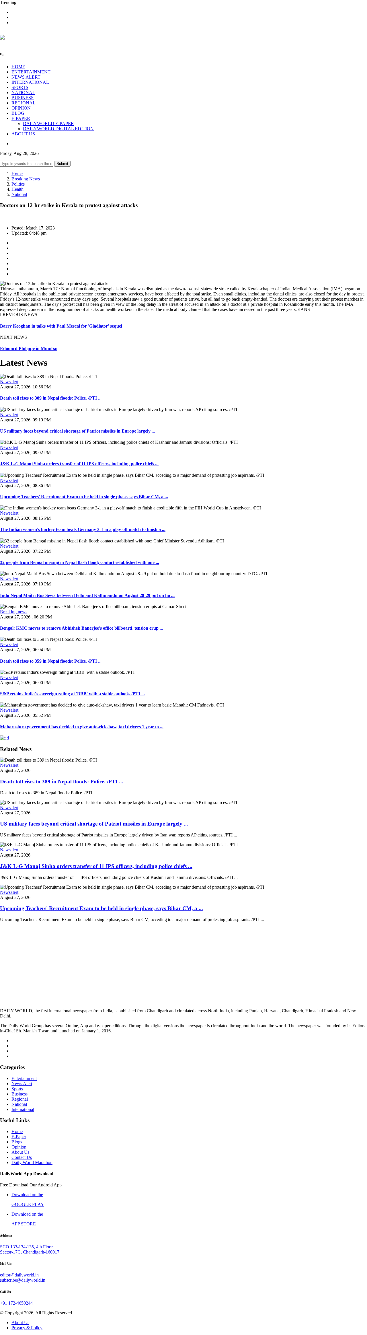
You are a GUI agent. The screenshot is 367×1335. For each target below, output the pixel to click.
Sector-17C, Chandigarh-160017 (29, 1252)
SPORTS (19, 87)
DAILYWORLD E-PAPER (48, 123)
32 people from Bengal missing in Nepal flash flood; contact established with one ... (79, 562)
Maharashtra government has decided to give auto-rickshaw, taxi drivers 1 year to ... (81, 726)
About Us (20, 1152)
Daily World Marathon (31, 1162)
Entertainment (24, 1078)
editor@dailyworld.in (19, 1274)
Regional (19, 1099)
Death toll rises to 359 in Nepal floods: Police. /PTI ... (50, 661)
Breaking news (13, 611)
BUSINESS (22, 97)
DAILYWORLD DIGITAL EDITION (58, 128)
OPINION (21, 108)
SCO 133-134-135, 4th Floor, (27, 1246)
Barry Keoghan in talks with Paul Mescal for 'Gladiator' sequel (61, 326)
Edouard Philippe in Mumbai (28, 348)
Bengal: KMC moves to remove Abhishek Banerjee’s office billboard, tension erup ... (81, 628)
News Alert (21, 1083)
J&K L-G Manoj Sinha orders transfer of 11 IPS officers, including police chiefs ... (79, 463)
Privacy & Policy (26, 1327)
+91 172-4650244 (16, 1303)
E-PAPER (20, 118)
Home (17, 173)
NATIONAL (23, 92)
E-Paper (18, 1136)
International (22, 1109)
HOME (18, 66)
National (19, 194)
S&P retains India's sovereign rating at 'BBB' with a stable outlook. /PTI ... (72, 693)
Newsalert (9, 381)
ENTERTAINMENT (30, 71)
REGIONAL (23, 102)
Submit (62, 163)
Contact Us (21, 1157)
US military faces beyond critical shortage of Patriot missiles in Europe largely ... (77, 431)
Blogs (16, 1141)
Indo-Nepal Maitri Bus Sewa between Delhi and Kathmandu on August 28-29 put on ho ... (87, 595)
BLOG (17, 113)
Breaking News (25, 178)
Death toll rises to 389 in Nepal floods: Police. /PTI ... (50, 398)
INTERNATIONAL (30, 82)
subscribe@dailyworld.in (22, 1280)
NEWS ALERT (25, 77)
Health (17, 189)
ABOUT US (23, 133)
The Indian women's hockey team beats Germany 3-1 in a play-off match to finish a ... (82, 529)
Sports (17, 1088)
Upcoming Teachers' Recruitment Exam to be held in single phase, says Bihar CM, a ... (84, 496)
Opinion (18, 1147)
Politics (18, 184)
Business (19, 1093)
